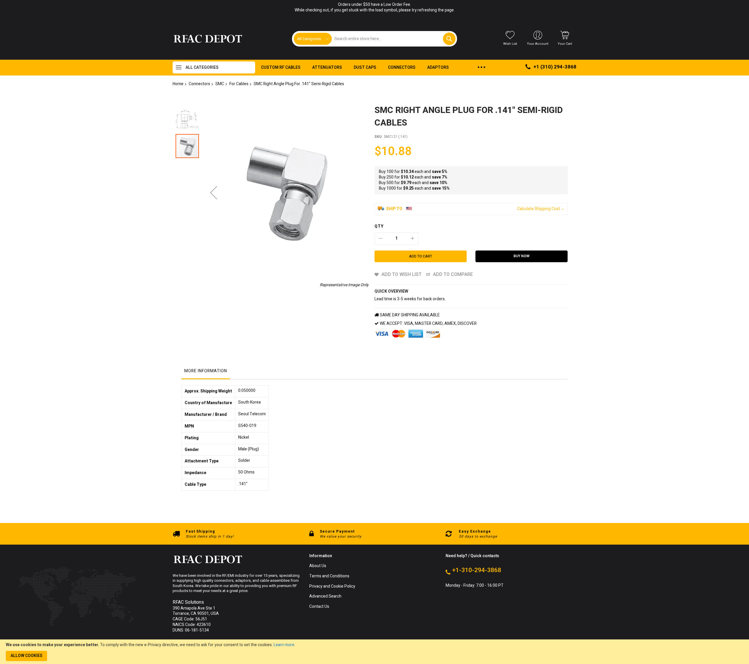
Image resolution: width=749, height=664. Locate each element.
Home (178, 84)
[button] (213, 192)
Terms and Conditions (329, 576)
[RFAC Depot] (208, 39)
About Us (317, 566)
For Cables (238, 84)
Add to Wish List (402, 274)
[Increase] (412, 238)
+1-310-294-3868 (476, 570)
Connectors (199, 84)
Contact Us (319, 607)
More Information (205, 371)
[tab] (205, 372)
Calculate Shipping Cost (538, 209)
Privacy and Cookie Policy (332, 586)
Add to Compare (453, 274)
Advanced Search (325, 596)
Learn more (284, 645)
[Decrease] (380, 238)
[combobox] (393, 38)
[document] (374, 651)
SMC (219, 84)
